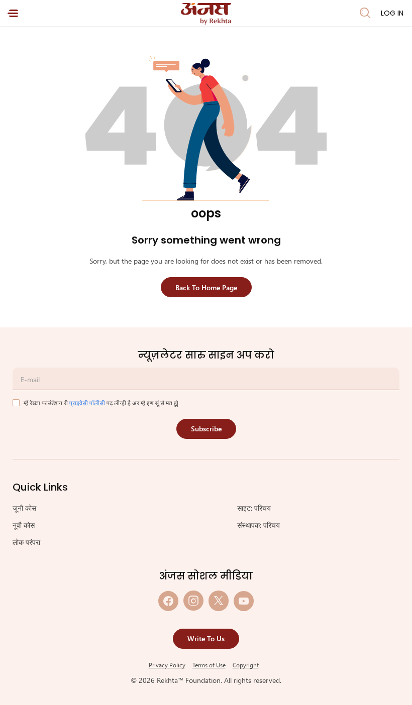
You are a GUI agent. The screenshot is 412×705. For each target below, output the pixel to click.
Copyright (246, 665)
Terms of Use (209, 665)
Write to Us (206, 638)
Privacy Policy (167, 665)
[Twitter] (219, 601)
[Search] (365, 13)
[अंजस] (206, 14)
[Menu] (13, 13)
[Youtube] (244, 601)
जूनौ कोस (24, 508)
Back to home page (206, 287)
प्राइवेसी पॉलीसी (87, 403)
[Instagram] (193, 601)
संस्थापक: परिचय (258, 525)
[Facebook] (168, 601)
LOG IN (392, 13)
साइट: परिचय (254, 508)
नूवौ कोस (24, 525)
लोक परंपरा (26, 542)
